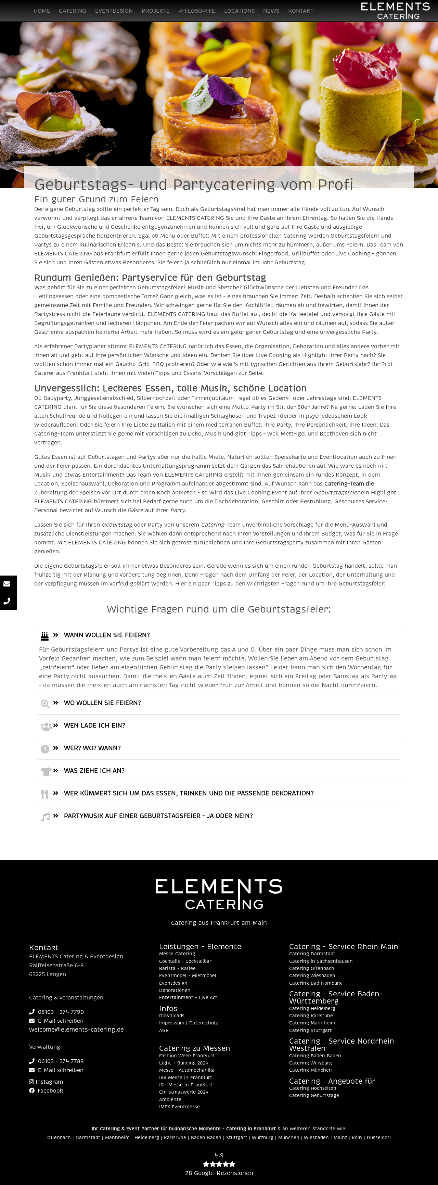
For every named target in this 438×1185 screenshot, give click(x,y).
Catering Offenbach (311, 969)
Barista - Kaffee (177, 969)
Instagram (48, 1082)
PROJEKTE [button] (156, 11)
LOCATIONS (239, 11)
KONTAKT (300, 11)
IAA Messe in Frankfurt (185, 1078)
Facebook (49, 1091)
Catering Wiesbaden (312, 976)
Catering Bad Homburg (315, 983)
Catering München (310, 1070)
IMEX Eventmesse (179, 1107)
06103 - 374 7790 (61, 1012)
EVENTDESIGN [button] (114, 11)
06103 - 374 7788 (61, 1061)
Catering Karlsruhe (311, 1016)
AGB (164, 1031)
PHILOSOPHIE (196, 11)
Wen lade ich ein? (94, 725)
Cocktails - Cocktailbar (185, 961)
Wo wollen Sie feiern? (102, 703)
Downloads (171, 1016)
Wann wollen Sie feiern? (107, 635)
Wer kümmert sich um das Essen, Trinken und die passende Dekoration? (189, 793)
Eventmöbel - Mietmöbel (187, 976)
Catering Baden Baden (315, 1056)
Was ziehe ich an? (94, 771)
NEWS (271, 11)
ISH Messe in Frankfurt (185, 1085)
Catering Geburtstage (314, 1096)
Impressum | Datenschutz (188, 1023)
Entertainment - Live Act (188, 998)
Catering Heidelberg (312, 1009)
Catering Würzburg (310, 1063)
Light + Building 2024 (183, 1063)
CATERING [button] (72, 11)
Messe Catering (177, 954)
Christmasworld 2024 (183, 1092)
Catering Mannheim (312, 1023)
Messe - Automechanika (187, 1070)
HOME (42, 11)
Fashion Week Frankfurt (187, 1056)
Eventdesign (173, 983)
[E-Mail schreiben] (8, 584)
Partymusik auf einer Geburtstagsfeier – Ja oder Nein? (158, 816)
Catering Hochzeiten (312, 1088)
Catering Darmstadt (312, 954)
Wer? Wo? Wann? (92, 748)
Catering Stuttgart (310, 1031)
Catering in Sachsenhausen (321, 961)
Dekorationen (175, 990)
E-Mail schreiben (60, 1021)
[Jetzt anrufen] (8, 601)
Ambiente (170, 1100)
